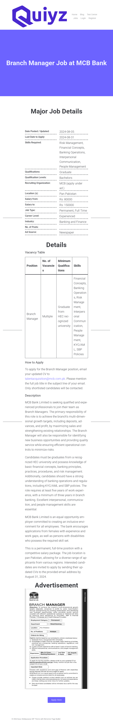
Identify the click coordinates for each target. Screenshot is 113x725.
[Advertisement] (12, 173)
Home (74, 14)
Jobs (75, 18)
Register (92, 18)
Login (83, 18)
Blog (82, 14)
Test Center (92, 14)
